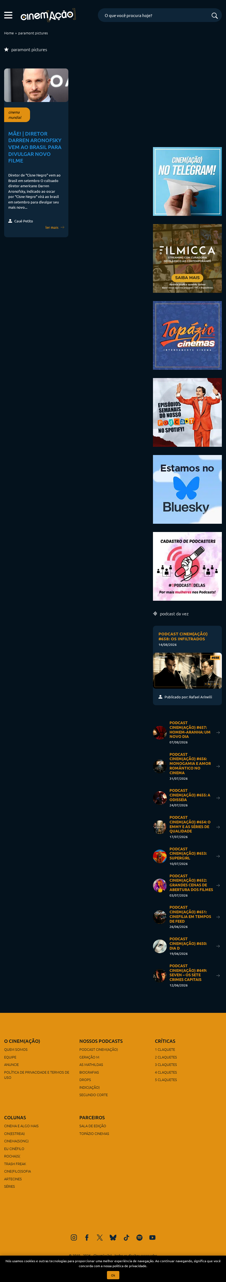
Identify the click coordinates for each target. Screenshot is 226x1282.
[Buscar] (214, 16)
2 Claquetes (166, 1057)
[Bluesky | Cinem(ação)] (187, 488)
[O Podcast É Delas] (187, 565)
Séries (9, 1186)
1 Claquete (165, 1049)
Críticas (165, 1041)
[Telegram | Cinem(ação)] (187, 180)
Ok (113, 1275)
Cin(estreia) (14, 1133)
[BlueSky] (113, 1237)
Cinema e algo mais (21, 1125)
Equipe (10, 1057)
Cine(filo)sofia (17, 1171)
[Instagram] (74, 1237)
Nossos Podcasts (101, 1041)
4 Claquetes (166, 1072)
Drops (85, 1079)
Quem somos (16, 1049)
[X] (100, 1237)
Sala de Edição (92, 1125)
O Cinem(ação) (22, 1041)
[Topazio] (187, 334)
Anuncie (11, 1064)
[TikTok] (126, 1237)
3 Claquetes (166, 1064)
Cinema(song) (16, 1140)
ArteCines (13, 1178)
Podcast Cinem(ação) (98, 1049)
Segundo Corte (93, 1094)
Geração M (89, 1057)
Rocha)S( (12, 1156)
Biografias (89, 1072)
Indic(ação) (89, 1087)
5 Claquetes (166, 1079)
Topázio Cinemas (94, 1133)
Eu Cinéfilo (14, 1148)
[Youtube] (152, 1237)
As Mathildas (91, 1064)
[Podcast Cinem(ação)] (187, 411)
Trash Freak (15, 1163)
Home (9, 32)
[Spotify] (139, 1237)
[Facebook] (87, 1237)
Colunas (15, 1117)
